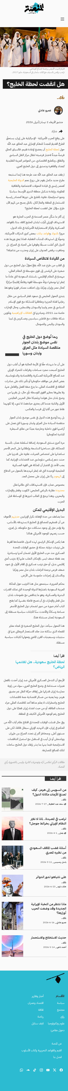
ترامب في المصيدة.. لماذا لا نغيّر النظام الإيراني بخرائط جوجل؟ (36, 819)
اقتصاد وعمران (36, 1003)
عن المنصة (57, 1043)
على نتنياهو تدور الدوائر (54, 877)
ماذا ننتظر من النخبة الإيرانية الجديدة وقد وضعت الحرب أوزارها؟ (36, 906)
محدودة (60, 490)
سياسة (61, 1003)
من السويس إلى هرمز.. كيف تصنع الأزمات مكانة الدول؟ (37, 790)
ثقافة (41, 1010)
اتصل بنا (57, 1057)
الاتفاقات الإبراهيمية (22, 313)
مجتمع (61, 1010)
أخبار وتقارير (38, 996)
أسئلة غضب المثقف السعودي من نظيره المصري (42, 848)
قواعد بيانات (42, 233)
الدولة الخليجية (16, 180)
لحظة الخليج (52, 149)
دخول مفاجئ (58, 1030)
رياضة (40, 1017)
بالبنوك (55, 233)
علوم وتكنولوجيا (56, 1023)
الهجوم (57, 476)
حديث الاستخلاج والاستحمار (51, 937)
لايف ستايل (38, 1023)
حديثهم (15, 517)
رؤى (62, 97)
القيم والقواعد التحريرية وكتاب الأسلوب (41, 1050)
